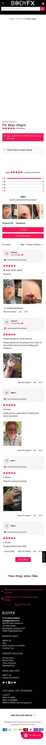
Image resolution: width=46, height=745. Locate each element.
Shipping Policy (8, 665)
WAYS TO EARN (8, 697)
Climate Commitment (10, 678)
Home (12, 19)
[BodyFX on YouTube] (15, 683)
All (20, 19)
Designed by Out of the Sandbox (29, 722)
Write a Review (28, 236)
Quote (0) (44, 557)
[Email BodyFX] (3, 683)
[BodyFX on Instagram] (9, 683)
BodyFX (13, 722)
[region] (23, 211)
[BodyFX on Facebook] (6, 683)
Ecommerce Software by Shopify (23, 724)
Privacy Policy (8, 658)
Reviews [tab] (7, 223)
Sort (23, 244)
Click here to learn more (19, 150)
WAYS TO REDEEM (9, 700)
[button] (23, 128)
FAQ (4, 643)
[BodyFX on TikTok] (12, 683)
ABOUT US (6, 640)
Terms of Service (9, 663)
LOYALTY (6, 695)
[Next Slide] (42, 211)
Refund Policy (7, 660)
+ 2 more (36, 301)
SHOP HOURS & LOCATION (13, 646)
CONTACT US (8, 648)
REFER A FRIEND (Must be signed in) (17, 703)
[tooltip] (13, 308)
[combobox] (20, 9)
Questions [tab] (20, 223)
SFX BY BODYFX (9, 122)
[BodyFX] (23, 3)
